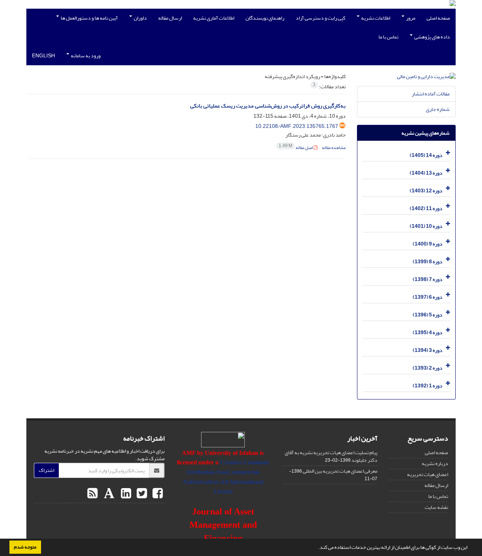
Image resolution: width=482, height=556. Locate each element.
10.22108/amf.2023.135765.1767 (296, 126)
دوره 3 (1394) (427, 350)
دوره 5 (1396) (427, 315)
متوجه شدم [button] (25, 546)
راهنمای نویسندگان (265, 18)
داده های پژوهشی (431, 37)
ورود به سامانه (85, 56)
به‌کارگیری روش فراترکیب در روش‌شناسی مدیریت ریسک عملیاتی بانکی (268, 105)
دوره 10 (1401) (426, 226)
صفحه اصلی (438, 18)
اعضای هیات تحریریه (427, 474)
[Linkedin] (125, 493)
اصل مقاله (296, 147)
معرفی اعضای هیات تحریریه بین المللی (340, 471)
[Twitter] (141, 493)
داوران (140, 18)
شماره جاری (438, 109)
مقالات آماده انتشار (431, 94)
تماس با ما (388, 37)
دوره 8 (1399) (427, 261)
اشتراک (46, 470)
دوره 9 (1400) (427, 244)
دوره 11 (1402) (426, 208)
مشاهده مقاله (334, 147)
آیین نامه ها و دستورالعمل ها (89, 18)
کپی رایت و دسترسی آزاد (320, 18)
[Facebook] (157, 493)
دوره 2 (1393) (427, 368)
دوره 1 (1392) (427, 386)
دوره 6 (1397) (427, 297)
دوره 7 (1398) (427, 279)
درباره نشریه (435, 463)
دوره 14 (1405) (426, 155)
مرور (410, 18)
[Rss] (92, 493)
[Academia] (108, 493)
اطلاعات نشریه (375, 18)
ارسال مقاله (170, 18)
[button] (316, 548)
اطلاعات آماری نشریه (213, 18)
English (43, 56)
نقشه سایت (436, 507)
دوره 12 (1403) (426, 191)
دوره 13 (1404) (426, 173)
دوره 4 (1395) (427, 332)
